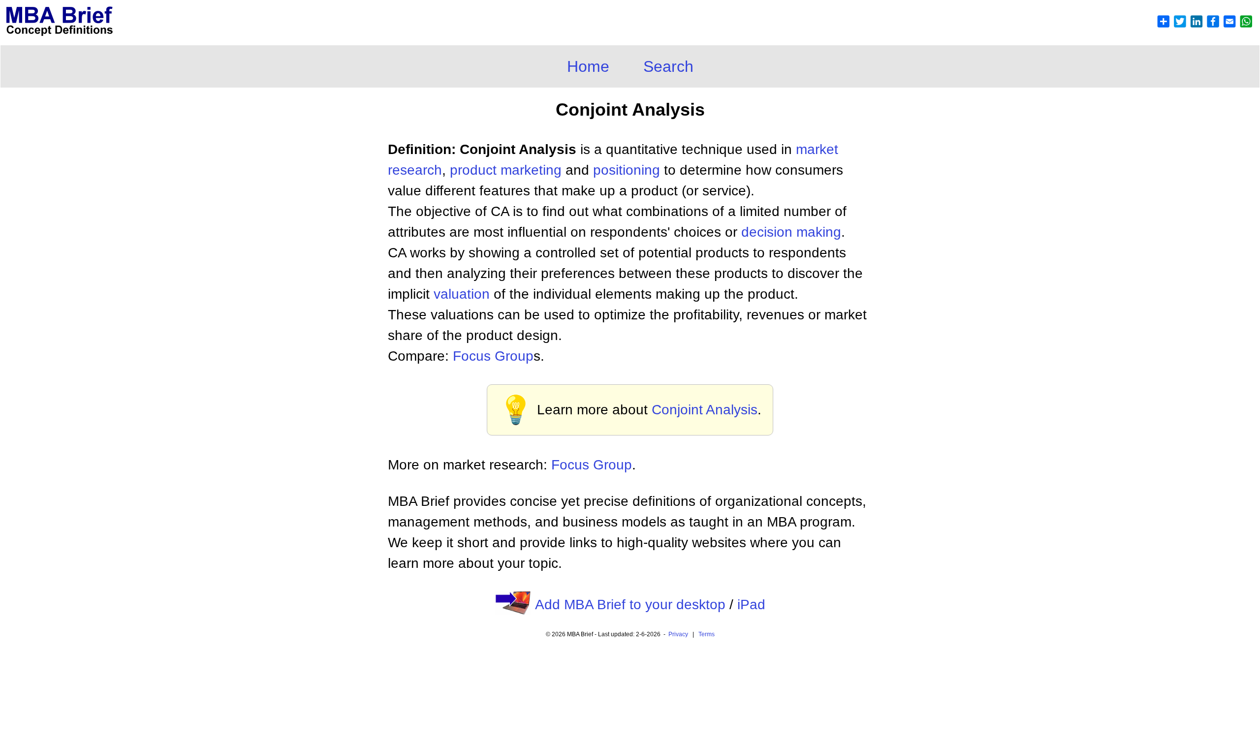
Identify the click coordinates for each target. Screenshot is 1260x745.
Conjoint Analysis (704, 409)
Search (668, 66)
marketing (531, 170)
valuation (462, 294)
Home (588, 66)
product (473, 170)
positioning (626, 170)
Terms (706, 634)
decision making (791, 232)
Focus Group (493, 356)
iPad (751, 604)
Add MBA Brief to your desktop (630, 604)
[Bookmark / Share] (1204, 25)
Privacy (678, 634)
